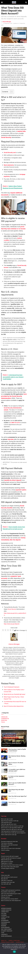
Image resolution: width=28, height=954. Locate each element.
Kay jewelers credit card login (8, 892)
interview (11, 439)
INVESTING (4, 720)
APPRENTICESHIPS (6, 908)
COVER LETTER (5, 917)
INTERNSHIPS (4, 920)
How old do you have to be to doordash (11, 848)
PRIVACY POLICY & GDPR (7, 942)
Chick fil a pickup (5, 850)
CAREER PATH (5, 912)
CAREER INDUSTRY (6, 910)
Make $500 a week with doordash (9, 845)
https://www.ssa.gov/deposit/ (11, 624)
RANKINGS (4, 924)
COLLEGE (3, 913)
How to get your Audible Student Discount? (17, 783)
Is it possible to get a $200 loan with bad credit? (17, 770)
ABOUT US (3, 940)
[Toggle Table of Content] (10, 91)
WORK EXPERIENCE (6, 936)
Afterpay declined (5, 897)
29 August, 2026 (6, 745)
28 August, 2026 (12, 779)
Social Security (6, 137)
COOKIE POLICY (20, 942)
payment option (21, 490)
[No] (26, 948)
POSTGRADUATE (5, 922)
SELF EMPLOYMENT (6, 929)
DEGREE (3, 919)
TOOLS (3, 722)
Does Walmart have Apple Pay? (17, 802)
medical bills (21, 131)
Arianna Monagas (7, 21)
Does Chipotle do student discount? (11, 743)
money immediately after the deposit (13, 539)
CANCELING (4, 717)
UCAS (2, 932)
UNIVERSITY (4, 934)
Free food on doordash (7, 843)
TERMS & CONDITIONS (14, 940)
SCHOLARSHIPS (5, 927)
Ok (14, 951)
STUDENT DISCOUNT (6, 931)
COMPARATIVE (5, 718)
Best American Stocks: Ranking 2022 (17, 756)
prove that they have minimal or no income (13, 228)
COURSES (3, 915)
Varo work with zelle (6, 884)
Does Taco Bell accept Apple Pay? (18, 796)
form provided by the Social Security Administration (14, 396)
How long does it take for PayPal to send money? (17, 750)
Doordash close (5, 846)
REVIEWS (3, 925)
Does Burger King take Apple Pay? (16, 790)
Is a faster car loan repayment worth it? (16, 776)
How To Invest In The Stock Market (16, 763)
